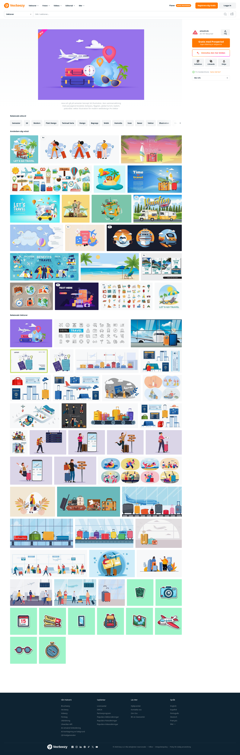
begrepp (94, 123)
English (173, 706)
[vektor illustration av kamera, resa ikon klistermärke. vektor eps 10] (168, 592)
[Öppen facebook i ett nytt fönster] (73, 747)
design (82, 123)
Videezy (64, 713)
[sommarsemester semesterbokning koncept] (77, 296)
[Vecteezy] (14, 5)
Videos (56, 5)
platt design (51, 123)
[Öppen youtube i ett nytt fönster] (97, 747)
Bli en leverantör (138, 717)
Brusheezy (65, 706)
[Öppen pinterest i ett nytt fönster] (85, 747)
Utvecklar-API (66, 724)
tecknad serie (68, 123)
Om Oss (134, 713)
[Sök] (225, 14)
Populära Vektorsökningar (108, 717)
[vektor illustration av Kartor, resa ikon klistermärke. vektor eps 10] (139, 621)
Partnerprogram (104, 713)
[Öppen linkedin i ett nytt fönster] (81, 747)
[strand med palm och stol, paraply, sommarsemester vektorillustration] (110, 267)
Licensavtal (101, 706)
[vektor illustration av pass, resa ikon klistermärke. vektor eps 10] (140, 592)
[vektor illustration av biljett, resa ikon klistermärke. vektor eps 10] (52, 621)
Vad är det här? (215, 72)
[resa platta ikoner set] (51, 179)
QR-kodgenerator (68, 735)
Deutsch (173, 717)
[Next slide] (178, 123)
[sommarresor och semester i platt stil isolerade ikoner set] (127, 296)
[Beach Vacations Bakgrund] (109, 179)
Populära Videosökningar (107, 724)
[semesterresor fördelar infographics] (44, 267)
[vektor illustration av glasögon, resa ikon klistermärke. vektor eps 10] (23, 650)
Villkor (151, 747)
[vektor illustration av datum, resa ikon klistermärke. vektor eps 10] (23, 621)
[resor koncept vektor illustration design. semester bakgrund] (35, 209)
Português (174, 713)
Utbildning (65, 720)
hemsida (118, 123)
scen (130, 123)
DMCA (99, 709)
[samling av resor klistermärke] (31, 296)
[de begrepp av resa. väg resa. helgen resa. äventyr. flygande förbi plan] (121, 388)
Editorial (69, 5)
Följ (225, 34)
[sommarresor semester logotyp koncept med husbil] (157, 209)
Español (173, 709)
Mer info (197, 78)
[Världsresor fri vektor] (111, 209)
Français (173, 720)
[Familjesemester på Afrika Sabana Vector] (76, 209)
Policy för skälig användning (180, 747)
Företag (64, 717)
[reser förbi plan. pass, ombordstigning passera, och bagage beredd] (29, 361)
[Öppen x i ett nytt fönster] (93, 747)
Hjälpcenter (136, 706)
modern (37, 123)
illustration (164, 123)
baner (139, 123)
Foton (45, 5)
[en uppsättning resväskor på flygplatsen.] (158, 533)
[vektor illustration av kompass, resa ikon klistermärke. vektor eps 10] (52, 650)
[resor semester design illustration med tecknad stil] (24, 149)
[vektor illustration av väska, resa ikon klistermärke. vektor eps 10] (110, 621)
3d (27, 123)
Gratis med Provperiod (211, 43)
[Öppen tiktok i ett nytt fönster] (89, 747)
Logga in (227, 5)
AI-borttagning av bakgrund (73, 731)
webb (106, 123)
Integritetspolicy (161, 747)
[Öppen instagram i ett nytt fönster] (77, 747)
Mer (80, 5)
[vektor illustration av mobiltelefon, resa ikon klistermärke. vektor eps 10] (81, 621)
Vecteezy (64, 709)
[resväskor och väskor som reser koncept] (88, 502)
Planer (172, 5)
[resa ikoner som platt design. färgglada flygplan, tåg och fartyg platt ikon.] (144, 238)
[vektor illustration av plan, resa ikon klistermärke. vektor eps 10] (168, 621)
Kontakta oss (136, 709)
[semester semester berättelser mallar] (161, 267)
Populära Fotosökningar (107, 720)
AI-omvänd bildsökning (71, 728)
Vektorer (32, 5)
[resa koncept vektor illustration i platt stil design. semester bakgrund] (151, 149)
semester (16, 123)
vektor (151, 123)
